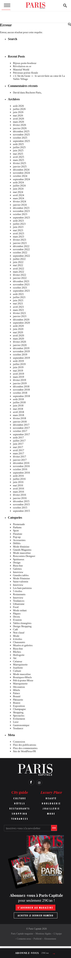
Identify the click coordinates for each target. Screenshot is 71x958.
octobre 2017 (20, 431)
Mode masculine (22, 552)
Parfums (17, 527)
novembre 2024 (21, 172)
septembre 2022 (21, 255)
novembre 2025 (21, 134)
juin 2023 (18, 226)
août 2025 (18, 144)
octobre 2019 (20, 354)
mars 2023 (18, 236)
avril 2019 (18, 373)
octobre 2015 (20, 507)
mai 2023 (18, 230)
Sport (16, 530)
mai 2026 (18, 115)
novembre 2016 (21, 466)
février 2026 (19, 124)
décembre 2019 (21, 348)
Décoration (19, 686)
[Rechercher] (65, 5)
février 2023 (19, 239)
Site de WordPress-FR (24, 751)
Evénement (19, 718)
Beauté (17, 696)
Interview (18, 572)
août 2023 (18, 220)
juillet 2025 (19, 147)
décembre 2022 (21, 246)
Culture (17, 670)
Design (17, 562)
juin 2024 (18, 188)
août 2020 (18, 325)
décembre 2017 (21, 424)
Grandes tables (21, 575)
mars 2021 (18, 309)
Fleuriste (17, 533)
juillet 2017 (19, 440)
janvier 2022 (20, 277)
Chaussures (19, 642)
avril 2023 (18, 233)
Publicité (38, 938)
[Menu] (6, 5)
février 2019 (19, 380)
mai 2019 (18, 370)
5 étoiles (17, 591)
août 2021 (18, 294)
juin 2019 (18, 367)
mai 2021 (18, 303)
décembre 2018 (21, 386)
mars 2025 (18, 160)
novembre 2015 (21, 504)
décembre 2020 (21, 319)
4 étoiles (17, 639)
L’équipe (58, 933)
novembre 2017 (21, 427)
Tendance (18, 728)
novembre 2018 (21, 389)
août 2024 (18, 182)
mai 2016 (18, 485)
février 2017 (19, 456)
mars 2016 (18, 491)
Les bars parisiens (22, 588)
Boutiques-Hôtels (22, 677)
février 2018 (19, 418)
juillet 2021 (19, 297)
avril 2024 (18, 195)
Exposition (19, 705)
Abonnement (50, 938)
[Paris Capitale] (35, 5)
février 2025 (19, 163)
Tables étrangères (22, 623)
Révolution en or (22, 66)
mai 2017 (18, 447)
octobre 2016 (20, 469)
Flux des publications (24, 744)
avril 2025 (18, 156)
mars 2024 (18, 198)
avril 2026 (18, 118)
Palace (16, 693)
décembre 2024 (21, 169)
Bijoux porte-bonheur (24, 63)
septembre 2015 (21, 510)
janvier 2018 (20, 421)
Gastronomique (21, 725)
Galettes (17, 568)
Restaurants (19, 594)
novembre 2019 (21, 351)
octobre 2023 (20, 214)
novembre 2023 (21, 211)
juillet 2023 (19, 223)
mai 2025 (18, 153)
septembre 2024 (21, 179)
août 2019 (18, 360)
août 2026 (18, 105)
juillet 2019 (19, 364)
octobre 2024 (20, 175)
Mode (16, 635)
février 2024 (19, 201)
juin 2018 (18, 405)
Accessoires (19, 540)
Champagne (19, 709)
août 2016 (18, 475)
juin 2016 (18, 482)
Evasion (17, 619)
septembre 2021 (21, 290)
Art (14, 658)
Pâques (17, 613)
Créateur (17, 661)
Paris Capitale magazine (22, 933)
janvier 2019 (20, 383)
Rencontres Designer (24, 556)
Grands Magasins (22, 549)
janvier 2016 (20, 498)
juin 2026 (18, 112)
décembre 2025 (21, 131)
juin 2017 (18, 443)
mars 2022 (18, 271)
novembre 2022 (21, 249)
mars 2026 (18, 121)
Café (15, 629)
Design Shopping (22, 626)
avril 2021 (18, 306)
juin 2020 (18, 329)
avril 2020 (18, 335)
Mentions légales (43, 933)
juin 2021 (18, 300)
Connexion (19, 741)
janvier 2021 (20, 316)
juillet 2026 (19, 109)
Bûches (17, 651)
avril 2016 (18, 488)
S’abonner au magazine (35, 907)
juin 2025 (18, 150)
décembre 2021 (21, 281)
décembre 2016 (21, 463)
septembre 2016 (21, 472)
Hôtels (16, 690)
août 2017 (18, 437)
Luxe (16, 721)
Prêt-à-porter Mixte (23, 680)
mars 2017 (18, 453)
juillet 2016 (19, 478)
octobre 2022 (20, 252)
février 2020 (19, 341)
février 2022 (19, 274)
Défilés (17, 543)
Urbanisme (18, 603)
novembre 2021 (21, 284)
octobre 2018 (20, 392)
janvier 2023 (20, 243)
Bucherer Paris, (34, 92)
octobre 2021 (20, 287)
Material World (21, 69)
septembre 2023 (21, 217)
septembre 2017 (21, 434)
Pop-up (17, 537)
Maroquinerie (20, 664)
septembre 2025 (21, 141)
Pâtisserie (18, 699)
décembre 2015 (21, 501)
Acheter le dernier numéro (35, 915)
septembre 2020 (21, 322)
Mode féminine (21, 546)
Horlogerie (18, 654)
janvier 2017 (20, 459)
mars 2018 (18, 415)
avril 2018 (18, 412)
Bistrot (16, 702)
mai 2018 (18, 408)
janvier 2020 (20, 345)
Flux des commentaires (25, 748)
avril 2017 (18, 450)
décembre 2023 (21, 207)
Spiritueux (18, 559)
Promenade (19, 524)
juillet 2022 (19, 258)
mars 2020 (18, 338)
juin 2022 (18, 262)
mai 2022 (18, 265)
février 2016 (19, 494)
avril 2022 (18, 268)
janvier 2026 (20, 128)
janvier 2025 (20, 166)
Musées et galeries (23, 645)
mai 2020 (18, 332)
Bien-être (18, 565)
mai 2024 (18, 192)
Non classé (18, 632)
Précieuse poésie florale (25, 72)
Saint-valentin (20, 581)
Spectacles (18, 715)
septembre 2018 (21, 396)
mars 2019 (18, 376)
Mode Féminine (21, 578)
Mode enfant (20, 610)
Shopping (18, 712)
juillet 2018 (19, 402)
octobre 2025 (20, 137)
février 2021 (19, 313)
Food (16, 607)
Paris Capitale (35, 928)
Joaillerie (18, 667)
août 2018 (18, 399)
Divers (16, 616)
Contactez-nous (24, 938)
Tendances (18, 600)
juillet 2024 (19, 185)
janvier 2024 (20, 204)
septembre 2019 (21, 357)
